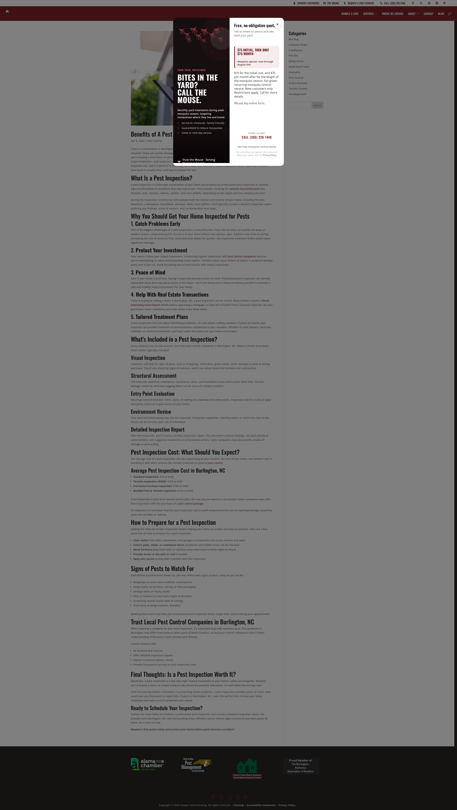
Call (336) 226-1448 (257, 137)
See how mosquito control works (256, 146)
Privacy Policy (269, 155)
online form (256, 103)
